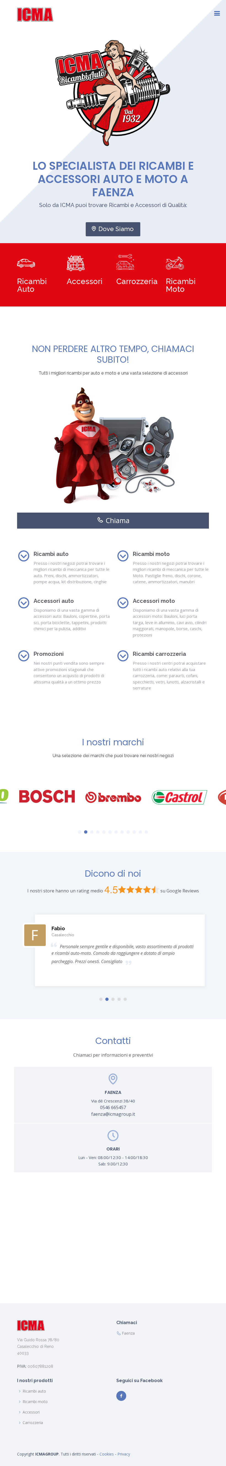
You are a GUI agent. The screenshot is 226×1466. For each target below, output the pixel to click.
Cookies (106, 1454)
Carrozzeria (33, 1423)
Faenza (128, 1333)
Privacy (123, 1454)
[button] (79, 832)
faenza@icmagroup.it (113, 1114)
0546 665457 (113, 1107)
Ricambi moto (35, 1402)
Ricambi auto (34, 1391)
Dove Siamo (116, 228)
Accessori (31, 1412)
